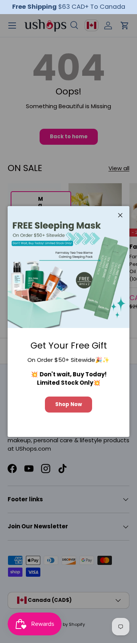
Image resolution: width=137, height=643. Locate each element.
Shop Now (68, 404)
